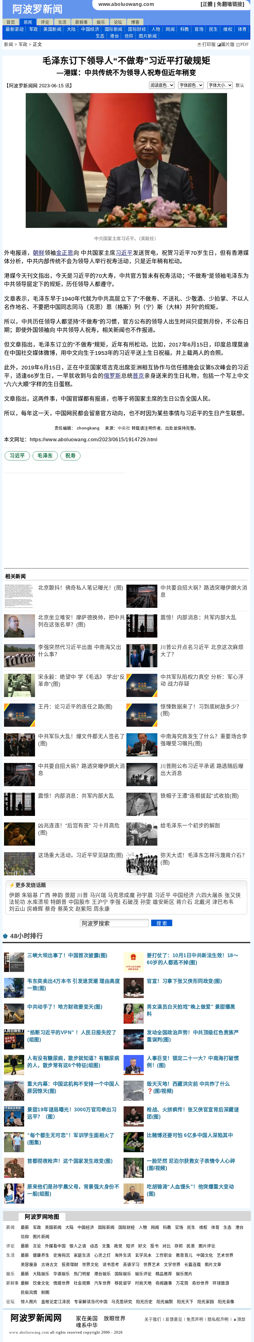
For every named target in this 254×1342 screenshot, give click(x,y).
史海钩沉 (61, 1255)
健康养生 (41, 1255)
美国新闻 (52, 29)
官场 (199, 29)
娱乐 (101, 22)
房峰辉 (35, 909)
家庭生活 (82, 1255)
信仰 (129, 35)
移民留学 (123, 1283)
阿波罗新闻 (37, 9)
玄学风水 (143, 1255)
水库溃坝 (38, 902)
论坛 (118, 22)
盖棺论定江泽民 (56, 1301)
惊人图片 (29, 1301)
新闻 (28, 22)
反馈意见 (173, 1319)
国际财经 (137, 29)
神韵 (57, 895)
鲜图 (45, 1292)
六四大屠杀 (209, 895)
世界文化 (90, 1264)
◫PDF (242, 44)
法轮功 (17, 902)
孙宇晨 (145, 895)
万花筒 (182, 1283)
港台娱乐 (102, 1273)
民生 (213, 29)
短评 (130, 1246)
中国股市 (79, 902)
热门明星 (82, 1273)
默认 (240, 85)
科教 (184, 29)
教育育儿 (184, 1255)
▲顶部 (239, 1319)
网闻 (170, 29)
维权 (227, 29)
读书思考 (111, 1264)
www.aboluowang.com (126, 4)
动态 (94, 1246)
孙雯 (145, 902)
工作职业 (163, 1255)
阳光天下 (185, 1301)
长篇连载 (192, 1264)
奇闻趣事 (163, 1283)
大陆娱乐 (41, 1273)
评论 (45, 22)
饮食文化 (41, 1283)
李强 (115, 902)
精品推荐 (163, 1273)
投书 (154, 1246)
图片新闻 (41, 1236)
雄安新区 (163, 902)
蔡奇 (50, 909)
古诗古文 (49, 1264)
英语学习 (131, 1264)
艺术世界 (225, 1255)
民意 (190, 1246)
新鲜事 (81, 22)
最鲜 (25, 1283)
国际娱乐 (123, 1273)
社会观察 (82, 1283)
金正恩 (64, 253)
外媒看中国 (55, 1246)
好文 (142, 1246)
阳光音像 (226, 1301)
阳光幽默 (164, 1301)
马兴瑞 (98, 895)
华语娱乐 (61, 1273)
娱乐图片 (184, 1273)
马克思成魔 (121, 895)
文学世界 (172, 1264)
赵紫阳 (84, 909)
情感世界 (61, 1283)
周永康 (102, 909)
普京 (138, 376)
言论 (37, 1246)
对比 (166, 1246)
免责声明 (194, 1319)
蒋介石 (184, 902)
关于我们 (152, 1319)
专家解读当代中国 (90, 1301)
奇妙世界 (200, 1283)
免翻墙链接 (230, 4)
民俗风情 (29, 1292)
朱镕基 (30, 895)
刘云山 (17, 909)
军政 (33, 29)
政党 (118, 1246)
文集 (106, 1246)
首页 (11, 22)
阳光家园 (205, 1301)
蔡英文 (66, 909)
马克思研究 (121, 1301)
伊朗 (14, 895)
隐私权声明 (218, 1319)
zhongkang (89, 428)
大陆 (71, 29)
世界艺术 (151, 1264)
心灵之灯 (102, 1255)
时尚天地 (143, 1283)
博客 (135, 22)
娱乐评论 (143, 1273)
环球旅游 (220, 1283)
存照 (178, 1246)
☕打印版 (206, 44)
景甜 (70, 895)
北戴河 (202, 902)
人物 (155, 29)
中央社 (124, 428)
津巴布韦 (223, 902)
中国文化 (204, 1255)
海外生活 (123, 1255)
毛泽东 (45, 455)
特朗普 (58, 902)
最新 (15, 29)
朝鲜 (38, 253)
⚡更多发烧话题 (27, 885)
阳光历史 (144, 1301)
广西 (45, 895)
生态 (100, 35)
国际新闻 (114, 29)
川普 (82, 895)
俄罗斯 (112, 376)
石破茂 (130, 902)
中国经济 (90, 29)
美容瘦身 (29, 1264)
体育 (242, 29)
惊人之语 (77, 1246)
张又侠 (233, 895)
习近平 (124, 253)
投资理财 (70, 1264)
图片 (148, 35)
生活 (62, 22)
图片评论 (207, 1246)
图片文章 (213, 1264)
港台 (114, 35)
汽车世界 (102, 1283)
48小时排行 (26, 936)
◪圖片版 (226, 44)
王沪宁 (100, 902)
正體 (208, 4)
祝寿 (70, 455)
